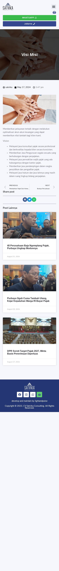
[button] (53, 6)
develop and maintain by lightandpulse (29, 401)
